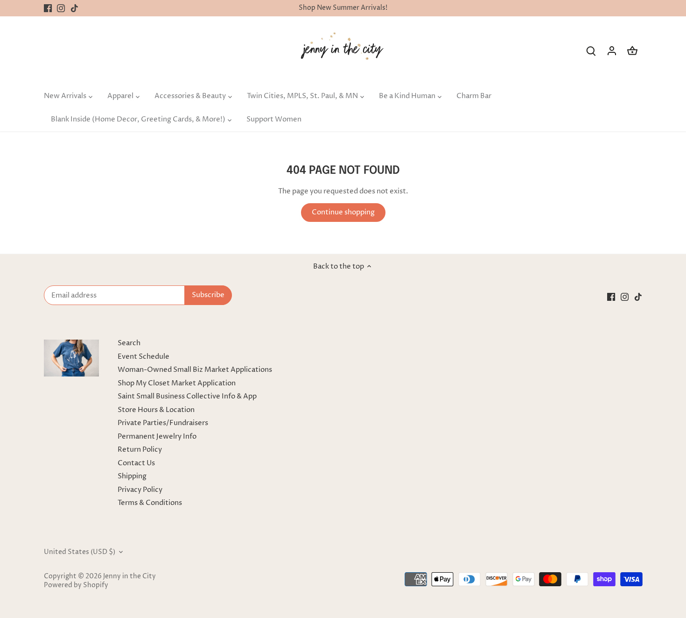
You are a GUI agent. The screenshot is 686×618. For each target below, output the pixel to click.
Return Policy (140, 450)
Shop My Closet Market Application (177, 383)
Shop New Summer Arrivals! (343, 8)
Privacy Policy (140, 490)
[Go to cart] (632, 51)
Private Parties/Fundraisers (163, 423)
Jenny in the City (129, 576)
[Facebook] (48, 8)
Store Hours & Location (156, 410)
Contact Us (136, 463)
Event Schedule (143, 357)
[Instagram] (61, 8)
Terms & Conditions (150, 503)
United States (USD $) (79, 552)
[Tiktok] (74, 8)
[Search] (591, 51)
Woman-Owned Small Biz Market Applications (195, 370)
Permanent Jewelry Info (157, 436)
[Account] (612, 51)
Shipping (132, 476)
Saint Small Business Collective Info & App (187, 396)
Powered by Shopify (76, 585)
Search (129, 343)
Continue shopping (343, 212)
